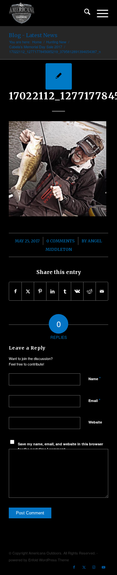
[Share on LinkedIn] (52, 291)
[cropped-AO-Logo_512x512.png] (48, 13)
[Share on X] (28, 291)
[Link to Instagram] (93, 567)
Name (94, 378)
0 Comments (60, 240)
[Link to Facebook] (74, 567)
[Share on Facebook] (15, 291)
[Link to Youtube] (103, 567)
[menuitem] (84, 13)
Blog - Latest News (33, 35)
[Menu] (99, 13)
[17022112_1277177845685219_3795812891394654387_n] (59, 76)
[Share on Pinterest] (40, 291)
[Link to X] (84, 567)
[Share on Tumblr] (65, 291)
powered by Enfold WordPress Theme (39, 559)
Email (94, 400)
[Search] (84, 13)
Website (95, 422)
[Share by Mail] (102, 291)
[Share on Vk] (77, 291)
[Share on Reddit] (90, 291)
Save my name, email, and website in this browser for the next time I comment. (60, 446)
